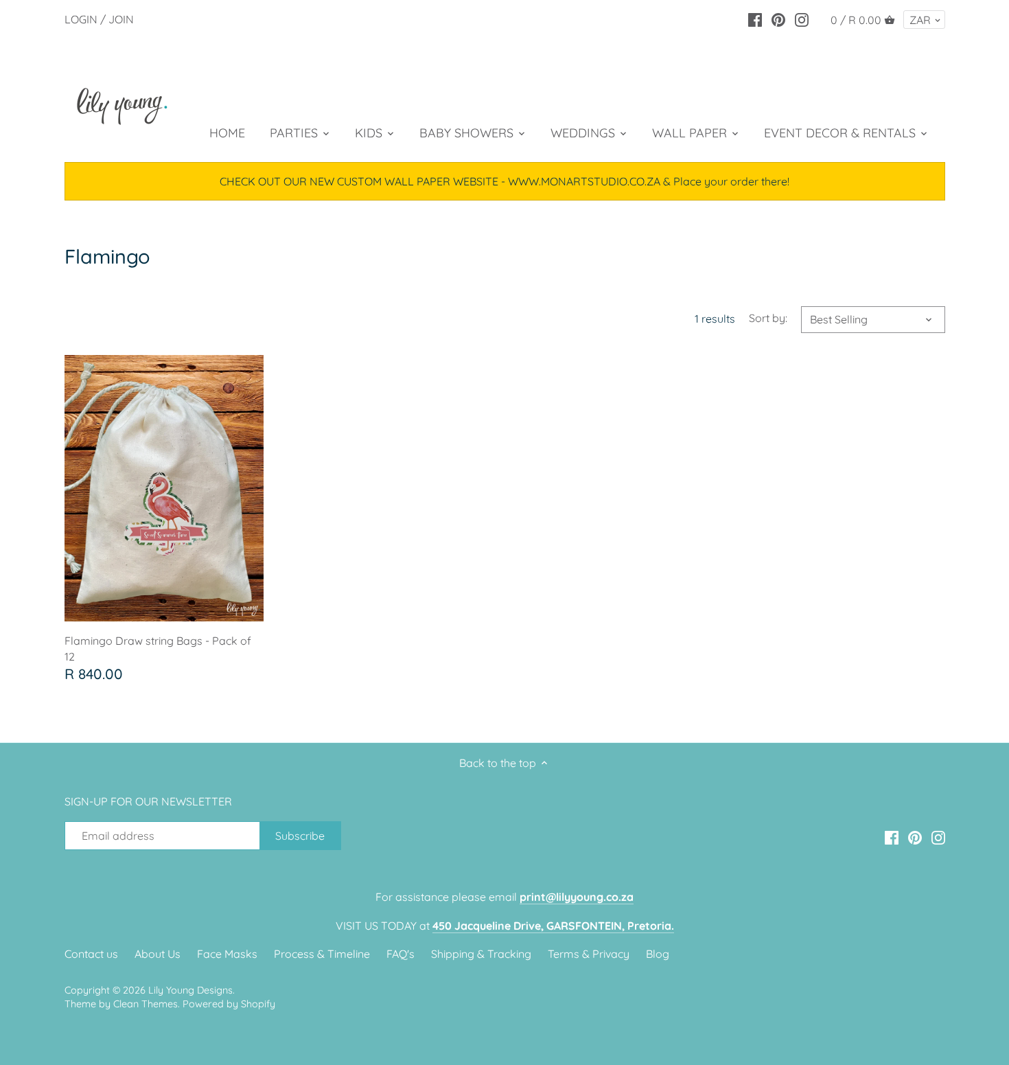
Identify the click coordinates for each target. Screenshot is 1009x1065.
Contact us (91, 954)
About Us (158, 954)
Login (81, 19)
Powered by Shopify (229, 1004)
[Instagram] (802, 18)
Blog (657, 954)
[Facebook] (755, 18)
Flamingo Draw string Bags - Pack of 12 (158, 648)
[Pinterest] (778, 18)
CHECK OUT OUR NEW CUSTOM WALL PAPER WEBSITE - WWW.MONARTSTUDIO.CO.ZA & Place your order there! (504, 181)
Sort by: (768, 318)
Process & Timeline (322, 954)
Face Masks (227, 954)
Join (121, 19)
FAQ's (400, 954)
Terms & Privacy (588, 954)
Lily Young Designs (190, 990)
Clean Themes (145, 1004)
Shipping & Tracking (481, 954)
